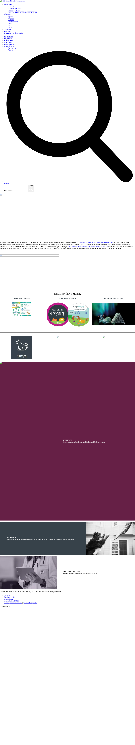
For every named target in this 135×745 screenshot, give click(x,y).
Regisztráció (8, 38)
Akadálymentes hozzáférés (13, 603)
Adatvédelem (8, 599)
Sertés (10, 23)
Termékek (7, 29)
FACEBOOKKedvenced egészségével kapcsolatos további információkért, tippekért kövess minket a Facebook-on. (41, 538)
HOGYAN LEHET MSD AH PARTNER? (23, 12)
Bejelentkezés (8, 37)
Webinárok (12, 48)
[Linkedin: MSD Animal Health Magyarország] (67, 744)
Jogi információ (9, 597)
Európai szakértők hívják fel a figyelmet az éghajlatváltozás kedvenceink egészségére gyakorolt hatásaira (97, 271)
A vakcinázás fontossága (67, 298)
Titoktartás (7, 595)
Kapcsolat (7, 31)
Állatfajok (7, 14)
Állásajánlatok (9, 46)
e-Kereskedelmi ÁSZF (11, 601)
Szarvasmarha (13, 22)
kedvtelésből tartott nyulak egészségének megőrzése (96, 242)
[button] (1, 333)
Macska (11, 18)
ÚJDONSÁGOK (14, 10)
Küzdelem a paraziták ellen (113, 298)
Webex (10, 50)
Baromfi (11, 20)
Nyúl (10, 27)
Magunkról (8, 4)
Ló (9, 25)
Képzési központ (9, 44)
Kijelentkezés (8, 40)
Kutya (10, 16)
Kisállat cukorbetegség (22, 298)
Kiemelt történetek (14, 8)
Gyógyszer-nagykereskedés (13, 33)
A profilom (7, 42)
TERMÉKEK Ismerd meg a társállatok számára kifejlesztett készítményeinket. (84, 441)
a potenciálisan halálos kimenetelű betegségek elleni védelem (88, 246)
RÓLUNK (12, 6)
